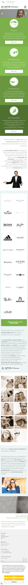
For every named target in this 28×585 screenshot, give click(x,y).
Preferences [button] (7, 572)
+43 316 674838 (10, 3)
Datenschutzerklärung (4, 536)
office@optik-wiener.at (8, 552)
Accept (14, 576)
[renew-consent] (1, 583)
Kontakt (2, 538)
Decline (14, 579)
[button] (25, 7)
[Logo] (11, 7)
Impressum (3, 535)
